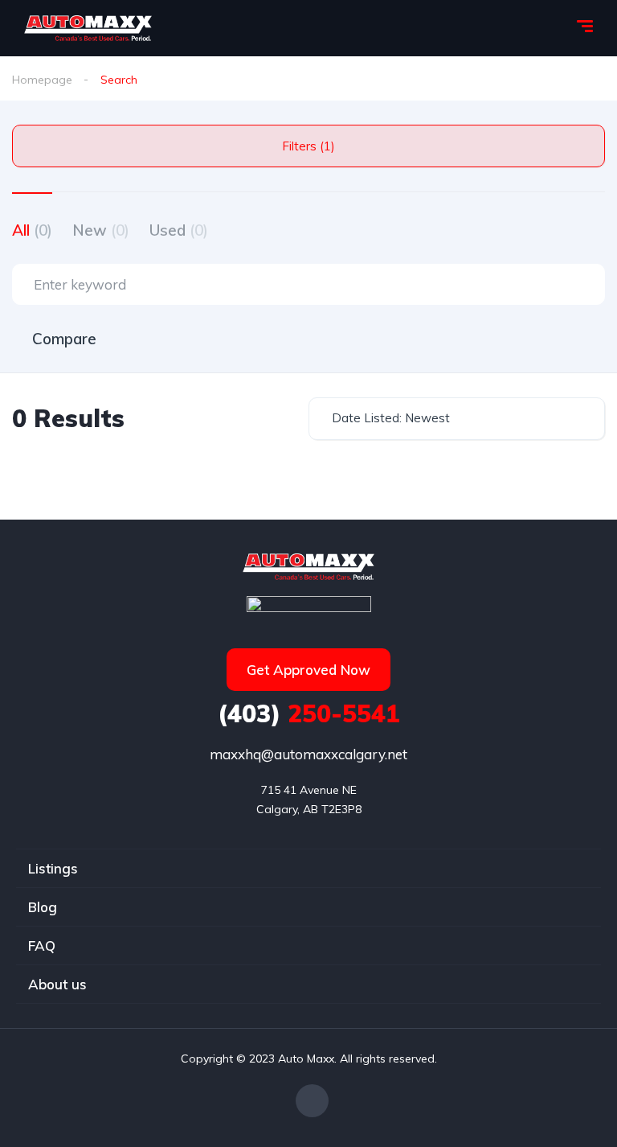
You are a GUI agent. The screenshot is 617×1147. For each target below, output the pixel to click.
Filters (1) (308, 146)
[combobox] (456, 418)
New (100, 230)
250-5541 (309, 713)
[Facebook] (312, 1100)
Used (178, 230)
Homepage (42, 79)
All (32, 230)
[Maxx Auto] (88, 28)
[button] (308, 669)
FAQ (41, 945)
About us (57, 984)
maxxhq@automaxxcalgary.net (308, 754)
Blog (42, 906)
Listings (53, 868)
